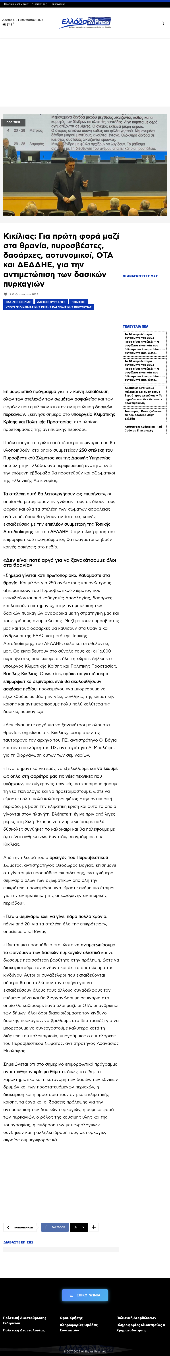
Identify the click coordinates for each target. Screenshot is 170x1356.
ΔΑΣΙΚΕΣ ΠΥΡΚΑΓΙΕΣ (51, 302)
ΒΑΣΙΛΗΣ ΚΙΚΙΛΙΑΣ (18, 302)
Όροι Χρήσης (71, 1317)
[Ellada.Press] (85, 22)
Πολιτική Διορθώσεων (136, 1317)
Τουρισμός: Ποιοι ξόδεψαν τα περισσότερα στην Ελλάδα (143, 415)
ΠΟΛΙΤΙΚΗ (13, 122)
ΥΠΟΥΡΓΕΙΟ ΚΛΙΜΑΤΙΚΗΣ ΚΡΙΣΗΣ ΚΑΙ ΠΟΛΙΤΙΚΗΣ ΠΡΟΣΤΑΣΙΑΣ (49, 307)
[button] (162, 23)
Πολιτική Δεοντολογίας (23, 1330)
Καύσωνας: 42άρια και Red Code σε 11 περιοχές (143, 429)
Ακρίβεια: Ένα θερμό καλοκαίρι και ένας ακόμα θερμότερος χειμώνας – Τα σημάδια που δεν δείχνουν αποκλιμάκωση (143, 395)
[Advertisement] (85, 74)
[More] (94, 1227)
